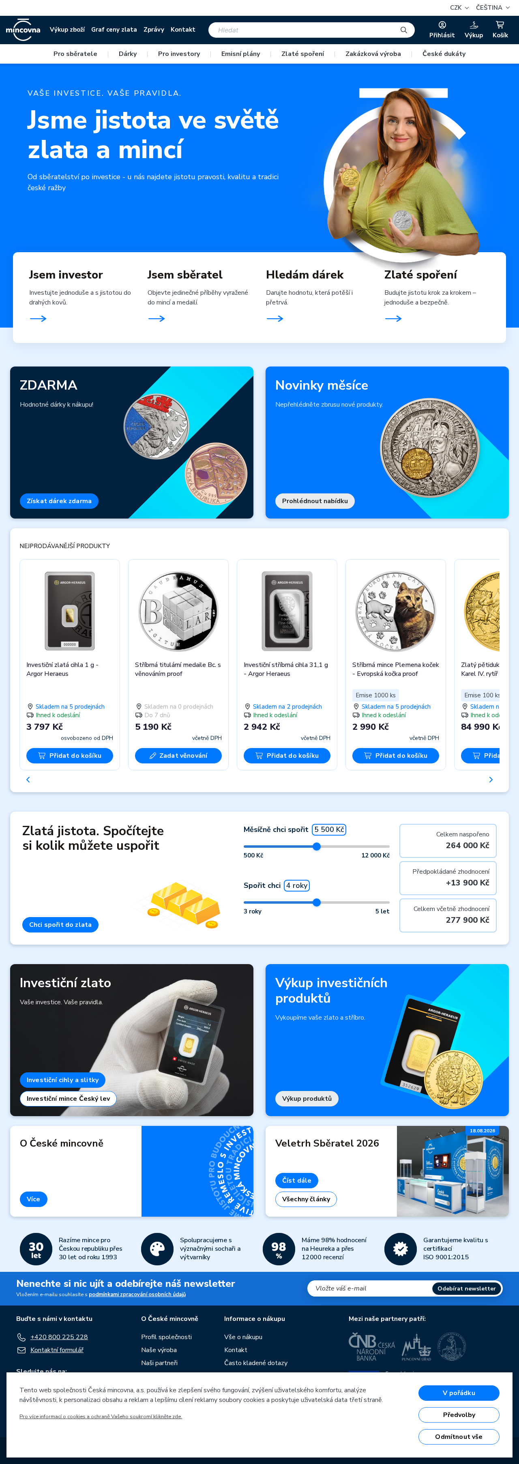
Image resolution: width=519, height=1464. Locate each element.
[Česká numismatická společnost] (452, 1346)
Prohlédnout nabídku (315, 501)
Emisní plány (240, 53)
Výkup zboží (67, 30)
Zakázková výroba (373, 53)
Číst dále (296, 1180)
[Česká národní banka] (372, 1346)
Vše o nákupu (243, 1337)
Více (34, 1199)
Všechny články (306, 1199)
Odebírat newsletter (467, 1289)
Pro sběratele (75, 53)
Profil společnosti (166, 1337)
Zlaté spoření (302, 53)
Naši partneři (159, 1363)
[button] (492, 8)
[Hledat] (404, 30)
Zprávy (154, 30)
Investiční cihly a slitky (63, 1080)
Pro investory (179, 53)
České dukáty (443, 53)
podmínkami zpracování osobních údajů (137, 1294)
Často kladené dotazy (255, 1363)
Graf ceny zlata (114, 30)
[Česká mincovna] (23, 30)
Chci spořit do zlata (60, 924)
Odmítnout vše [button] (459, 1436)
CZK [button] (456, 8)
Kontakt (183, 30)
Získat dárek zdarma (59, 501)
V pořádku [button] (459, 1393)
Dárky (128, 53)
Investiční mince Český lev (68, 1098)
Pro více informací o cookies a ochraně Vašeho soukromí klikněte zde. (100, 1416)
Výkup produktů (307, 1098)
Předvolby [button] (459, 1414)
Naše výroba (159, 1350)
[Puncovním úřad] (416, 1346)
